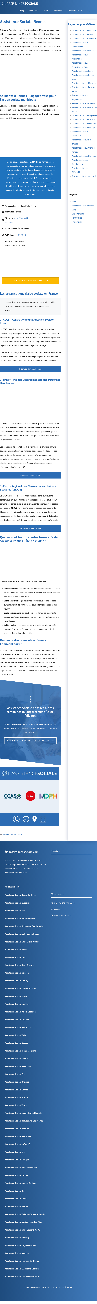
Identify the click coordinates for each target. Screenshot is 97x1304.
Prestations (58, 11)
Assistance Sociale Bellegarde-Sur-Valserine (24, 926)
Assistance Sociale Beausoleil (18, 1136)
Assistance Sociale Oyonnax (17, 903)
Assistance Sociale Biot (15, 1191)
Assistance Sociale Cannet (16, 1089)
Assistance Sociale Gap (15, 1074)
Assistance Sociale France (12, 834)
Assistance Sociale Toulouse (84, 38)
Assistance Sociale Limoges (83, 127)
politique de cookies (64, 903)
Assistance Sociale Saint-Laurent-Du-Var (22, 1230)
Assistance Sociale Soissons (17, 973)
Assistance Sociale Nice (15, 1152)
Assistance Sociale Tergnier (17, 1019)
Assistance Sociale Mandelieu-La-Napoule (23, 1113)
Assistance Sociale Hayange (84, 156)
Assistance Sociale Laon (15, 957)
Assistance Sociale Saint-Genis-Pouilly (21, 941)
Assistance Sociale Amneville (84, 176)
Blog (22, 11)
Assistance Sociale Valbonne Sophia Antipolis (25, 1214)
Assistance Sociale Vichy (15, 1035)
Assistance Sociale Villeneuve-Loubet (21, 1167)
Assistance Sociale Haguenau (84, 115)
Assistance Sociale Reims (82, 71)
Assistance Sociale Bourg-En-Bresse (20, 895)
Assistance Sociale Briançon (17, 1082)
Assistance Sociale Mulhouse (84, 30)
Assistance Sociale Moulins (17, 1004)
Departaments (78, 213)
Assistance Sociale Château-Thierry (20, 988)
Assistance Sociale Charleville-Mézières (22, 1276)
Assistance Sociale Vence (16, 1105)
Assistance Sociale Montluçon (18, 1027)
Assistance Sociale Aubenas (17, 1253)
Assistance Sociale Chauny (16, 980)
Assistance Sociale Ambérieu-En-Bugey (22, 934)
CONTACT (58, 909)
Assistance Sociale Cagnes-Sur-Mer (20, 1245)
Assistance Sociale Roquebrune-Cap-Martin (24, 1120)
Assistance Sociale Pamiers (83, 119)
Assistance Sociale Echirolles (84, 123)
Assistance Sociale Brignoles (84, 103)
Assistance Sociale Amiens (83, 50)
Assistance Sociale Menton (16, 1206)
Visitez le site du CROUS (30, 528)
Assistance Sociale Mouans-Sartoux (20, 1183)
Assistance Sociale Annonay (17, 1237)
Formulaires (33, 11)
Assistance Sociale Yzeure (16, 1058)
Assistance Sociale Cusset (16, 1043)
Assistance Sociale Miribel (16, 949)
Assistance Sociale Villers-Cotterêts (20, 1011)
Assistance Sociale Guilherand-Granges (22, 1268)
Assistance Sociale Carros (16, 1198)
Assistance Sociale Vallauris (17, 1128)
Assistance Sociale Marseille (84, 83)
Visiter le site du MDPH (30, 475)
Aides (46, 11)
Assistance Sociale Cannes (16, 1175)
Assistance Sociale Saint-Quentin (19, 965)
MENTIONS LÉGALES (62, 915)
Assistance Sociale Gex (15, 910)
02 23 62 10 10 (22, 235)
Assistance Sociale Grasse (16, 1097)
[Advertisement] (30, 76)
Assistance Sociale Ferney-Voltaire (20, 918)
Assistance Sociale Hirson (16, 996)
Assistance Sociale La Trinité (17, 1144)
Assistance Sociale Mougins (17, 1159)
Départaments (73, 11)
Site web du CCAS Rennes (30, 369)
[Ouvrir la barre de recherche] (88, 10)
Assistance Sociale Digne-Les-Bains (20, 1051)
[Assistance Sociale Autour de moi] (20, 3)
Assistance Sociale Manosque (18, 1066)
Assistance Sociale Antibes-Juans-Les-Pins (23, 1222)
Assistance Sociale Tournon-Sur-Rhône (22, 1261)
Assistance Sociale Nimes (83, 34)
